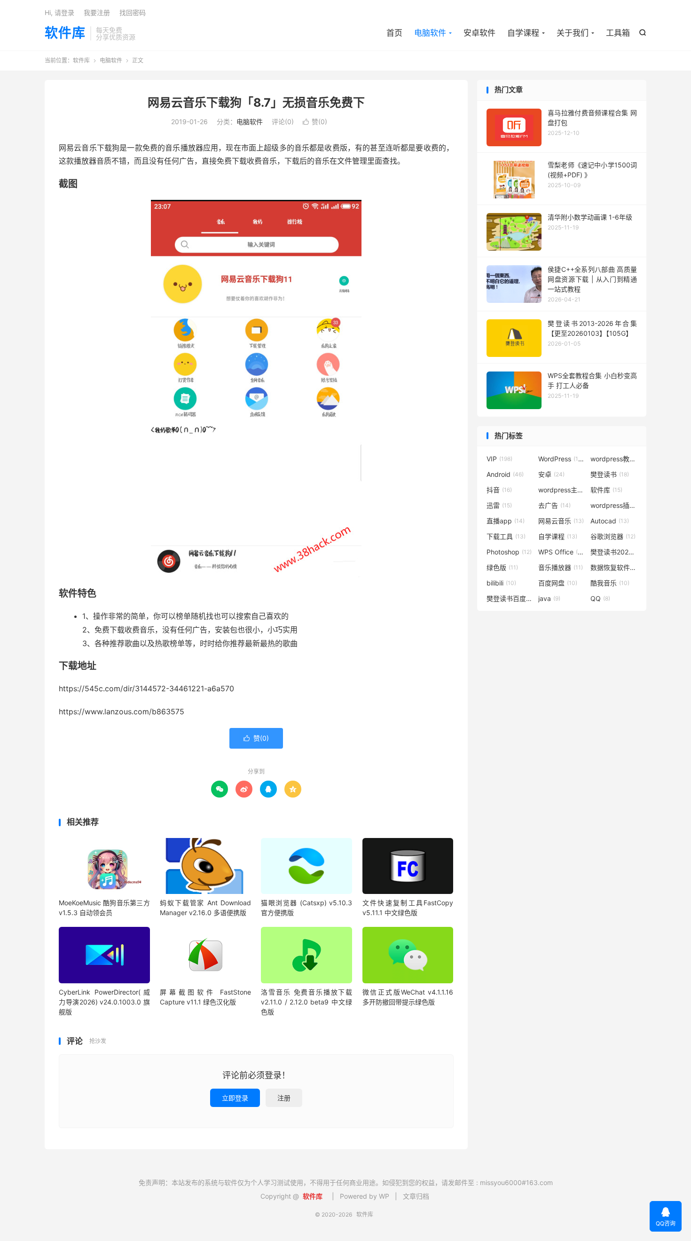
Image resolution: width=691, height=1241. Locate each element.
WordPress (561, 459)
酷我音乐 (609, 583)
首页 (394, 33)
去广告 (554, 505)
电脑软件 (430, 33)
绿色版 (502, 567)
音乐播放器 (560, 567)
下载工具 (506, 536)
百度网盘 (557, 583)
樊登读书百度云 (510, 598)
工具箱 (618, 33)
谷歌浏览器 (613, 536)
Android (505, 474)
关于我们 (573, 33)
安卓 (551, 474)
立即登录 (235, 1098)
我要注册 (97, 12)
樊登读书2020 (613, 552)
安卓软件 (479, 33)
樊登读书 (609, 474)
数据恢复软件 (613, 567)
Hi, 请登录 (59, 12)
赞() (315, 122)
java (549, 598)
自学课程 (523, 33)
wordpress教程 (613, 459)
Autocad (609, 521)
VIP (499, 459)
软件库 (65, 33)
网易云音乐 (561, 521)
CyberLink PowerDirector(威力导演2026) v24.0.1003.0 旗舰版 (104, 1002)
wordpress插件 (613, 505)
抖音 (499, 490)
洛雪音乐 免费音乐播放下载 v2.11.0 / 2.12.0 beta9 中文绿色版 (306, 1002)
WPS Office (561, 552)
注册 (284, 1098)
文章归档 (416, 1196)
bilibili (501, 583)
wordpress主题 (561, 490)
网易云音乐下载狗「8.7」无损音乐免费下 (256, 102)
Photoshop (509, 552)
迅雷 (499, 505)
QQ (600, 598)
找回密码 (132, 12)
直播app (506, 521)
